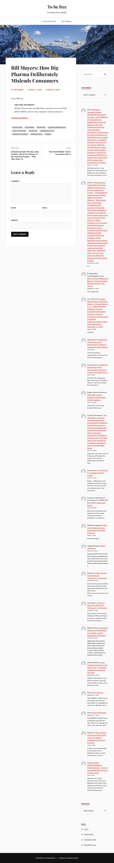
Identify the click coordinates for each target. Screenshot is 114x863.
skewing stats (36, 134)
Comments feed (90, 840)
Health (51, 90)
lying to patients (19, 131)
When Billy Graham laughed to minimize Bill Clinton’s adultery (96, 397)
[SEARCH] (105, 74)
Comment (16, 181)
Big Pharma (29, 127)
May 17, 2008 (36, 90)
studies (48, 134)
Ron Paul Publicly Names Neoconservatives (60, 152)
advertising (17, 127)
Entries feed (88, 834)
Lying (57, 90)
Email (44, 208)
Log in (86, 829)
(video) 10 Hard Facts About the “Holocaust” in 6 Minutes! (97, 575)
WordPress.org (90, 845)
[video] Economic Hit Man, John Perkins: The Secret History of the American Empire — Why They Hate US (25, 155)
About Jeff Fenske (49, 21)
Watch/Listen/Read (19, 117)
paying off (33, 131)
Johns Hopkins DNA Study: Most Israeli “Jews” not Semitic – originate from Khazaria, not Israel (97, 667)
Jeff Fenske (19, 90)
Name (13, 208)
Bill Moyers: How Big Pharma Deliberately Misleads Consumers (34, 74)
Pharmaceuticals (47, 131)
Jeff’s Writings (66, 21)
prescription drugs (20, 134)
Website (14, 220)
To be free (57, 7)
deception (41, 127)
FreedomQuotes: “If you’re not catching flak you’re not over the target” (97, 770)
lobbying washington (56, 127)
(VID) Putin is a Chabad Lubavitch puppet (97, 472)
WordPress (50, 858)
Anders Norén (72, 858)
